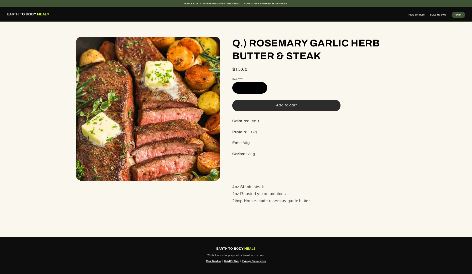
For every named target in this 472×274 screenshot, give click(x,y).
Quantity (237, 79)
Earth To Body (28, 14)
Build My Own (438, 15)
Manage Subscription (254, 261)
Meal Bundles (417, 15)
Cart (458, 15)
